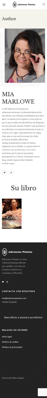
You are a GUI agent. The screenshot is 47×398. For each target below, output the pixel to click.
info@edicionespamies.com (14, 298)
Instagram (7, 282)
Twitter (3, 282)
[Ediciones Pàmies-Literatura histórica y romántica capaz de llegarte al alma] (24, 4)
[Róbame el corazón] (12, 214)
